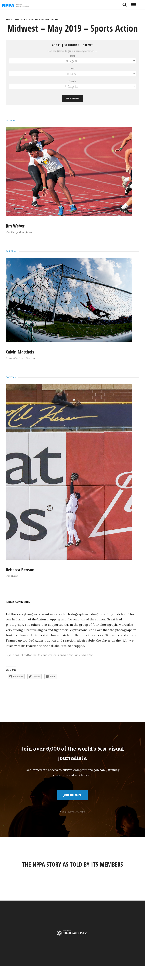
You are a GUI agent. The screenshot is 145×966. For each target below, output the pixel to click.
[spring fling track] (69, 215)
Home (9, 19)
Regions (72, 55)
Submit (88, 45)
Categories (72, 81)
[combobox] (72, 60)
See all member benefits (72, 812)
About (56, 45)
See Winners (72, 98)
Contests (20, 19)
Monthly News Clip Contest (43, 19)
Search (124, 3)
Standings (71, 45)
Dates (72, 68)
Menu (134, 3)
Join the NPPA (72, 795)
